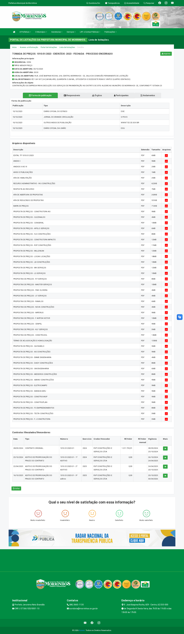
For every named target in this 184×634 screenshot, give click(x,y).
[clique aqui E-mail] (85, 622)
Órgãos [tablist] (98, 95)
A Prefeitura (25, 32)
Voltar (17, 488)
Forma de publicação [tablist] (41, 95)
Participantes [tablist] (122, 95)
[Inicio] (14, 32)
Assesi (82, 630)
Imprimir (166, 54)
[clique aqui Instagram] (98, 622)
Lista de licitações (67, 47)
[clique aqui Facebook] (92, 622)
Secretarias (56, 32)
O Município (40, 32)
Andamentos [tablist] (148, 95)
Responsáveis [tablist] (73, 95)
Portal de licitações (49, 47)
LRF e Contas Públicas (89, 32)
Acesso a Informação (29, 47)
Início (14, 47)
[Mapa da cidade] (92, 560)
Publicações (110, 32)
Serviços (70, 32)
